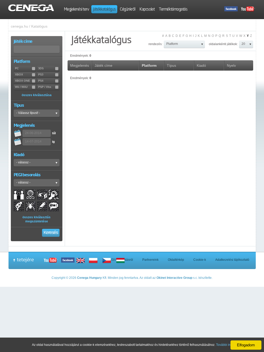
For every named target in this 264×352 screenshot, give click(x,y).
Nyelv (231, 65)
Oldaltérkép (176, 260)
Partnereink (150, 260)
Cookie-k (199, 260)
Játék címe (103, 65)
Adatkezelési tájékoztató (232, 260)
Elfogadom (246, 345)
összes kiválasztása (37, 95)
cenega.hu (19, 26)
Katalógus (39, 26)
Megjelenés (79, 65)
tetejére (25, 259)
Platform (149, 65)
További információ (229, 345)
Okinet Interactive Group (174, 278)
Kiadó (201, 65)
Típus (171, 65)
